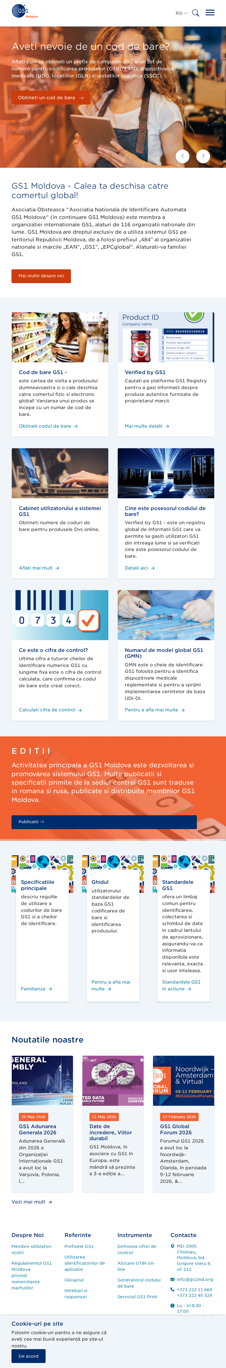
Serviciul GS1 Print (137, 1296)
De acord (29, 1356)
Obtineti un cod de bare (47, 97)
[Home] (24, 10)
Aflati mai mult (36, 568)
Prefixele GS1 (79, 1246)
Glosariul (74, 1280)
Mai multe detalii (144, 426)
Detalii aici (137, 568)
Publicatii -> (31, 821)
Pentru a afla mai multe (152, 710)
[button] (182, 17)
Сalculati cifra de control (48, 710)
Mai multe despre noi (41, 275)
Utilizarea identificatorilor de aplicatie (84, 1263)
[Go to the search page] (195, 16)
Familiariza (34, 989)
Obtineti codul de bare (45, 426)
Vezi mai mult (29, 1202)
